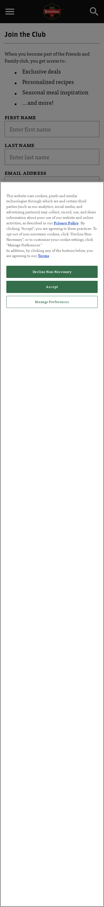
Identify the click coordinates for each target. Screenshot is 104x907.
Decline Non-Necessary (52, 271)
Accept (52, 286)
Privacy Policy (66, 223)
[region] (52, 544)
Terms (43, 255)
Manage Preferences (52, 301)
